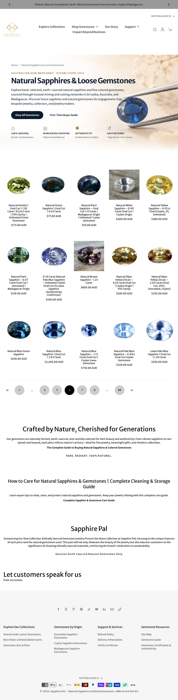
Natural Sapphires (79, 691)
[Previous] (7, 390)
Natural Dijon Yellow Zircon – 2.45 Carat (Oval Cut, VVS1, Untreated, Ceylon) (159, 282)
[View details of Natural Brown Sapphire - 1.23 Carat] (89, 256)
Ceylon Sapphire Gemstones (70, 643)
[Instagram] (81, 609)
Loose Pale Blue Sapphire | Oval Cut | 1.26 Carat (159, 354)
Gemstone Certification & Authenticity (156, 647)
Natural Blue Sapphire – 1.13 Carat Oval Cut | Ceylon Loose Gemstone (89, 357)
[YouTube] (96, 609)
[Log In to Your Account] (162, 29)
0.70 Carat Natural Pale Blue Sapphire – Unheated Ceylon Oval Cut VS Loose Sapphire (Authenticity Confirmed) (54, 285)
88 (119, 390)
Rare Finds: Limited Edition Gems (22, 639)
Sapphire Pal (57, 691)
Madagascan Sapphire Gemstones (67, 650)
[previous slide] (9, 4)
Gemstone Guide (151, 639)
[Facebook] (58, 609)
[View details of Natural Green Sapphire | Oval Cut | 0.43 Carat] (54, 185)
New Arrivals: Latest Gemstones (22, 634)
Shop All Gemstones (27, 115)
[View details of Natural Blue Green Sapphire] (18, 330)
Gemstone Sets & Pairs (16, 645)
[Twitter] (66, 609)
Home (14, 65)
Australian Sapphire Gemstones (66, 636)
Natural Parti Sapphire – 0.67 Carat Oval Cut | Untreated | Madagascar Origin (19, 282)
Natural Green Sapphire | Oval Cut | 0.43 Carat (53, 208)
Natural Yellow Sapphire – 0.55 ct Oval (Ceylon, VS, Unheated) (159, 210)
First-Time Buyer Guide (64, 115)
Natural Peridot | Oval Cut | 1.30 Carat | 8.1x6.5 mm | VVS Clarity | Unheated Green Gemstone (18, 213)
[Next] (131, 390)
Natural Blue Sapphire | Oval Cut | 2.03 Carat (53, 354)
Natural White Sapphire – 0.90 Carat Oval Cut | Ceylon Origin (124, 210)
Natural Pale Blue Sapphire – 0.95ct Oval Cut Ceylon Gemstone (124, 356)
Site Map (146, 634)
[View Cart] (170, 29)
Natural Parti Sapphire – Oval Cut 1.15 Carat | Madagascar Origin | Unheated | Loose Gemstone (89, 213)
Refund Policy (106, 634)
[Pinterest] (74, 609)
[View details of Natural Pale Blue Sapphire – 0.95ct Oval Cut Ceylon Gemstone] (124, 330)
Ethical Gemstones (103, 691)
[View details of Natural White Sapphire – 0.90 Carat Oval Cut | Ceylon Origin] (124, 185)
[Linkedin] (104, 609)
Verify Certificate (108, 645)
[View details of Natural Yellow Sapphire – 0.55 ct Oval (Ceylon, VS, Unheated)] (159, 185)
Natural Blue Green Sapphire (18, 353)
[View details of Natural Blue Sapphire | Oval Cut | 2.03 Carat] (54, 330)
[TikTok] (89, 609)
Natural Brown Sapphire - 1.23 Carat (89, 279)
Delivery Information (110, 639)
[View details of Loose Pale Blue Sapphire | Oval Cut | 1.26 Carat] (159, 330)
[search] (155, 29)
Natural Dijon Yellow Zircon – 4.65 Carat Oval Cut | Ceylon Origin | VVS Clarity (124, 282)
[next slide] (168, 4)
